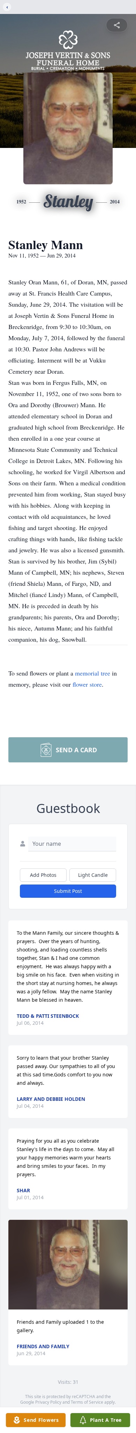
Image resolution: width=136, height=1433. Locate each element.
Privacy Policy (48, 1402)
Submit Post (68, 891)
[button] (68, 1264)
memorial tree (92, 673)
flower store (87, 684)
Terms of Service (87, 1402)
